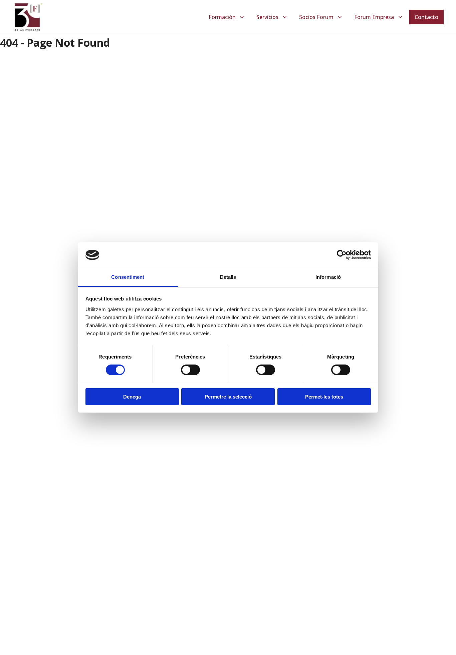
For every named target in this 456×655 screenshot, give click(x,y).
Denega (132, 397)
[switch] (190, 370)
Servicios (267, 17)
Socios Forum (316, 17)
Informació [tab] (328, 277)
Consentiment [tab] (127, 277)
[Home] (28, 17)
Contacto (426, 17)
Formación (222, 17)
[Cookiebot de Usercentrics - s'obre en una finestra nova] (341, 255)
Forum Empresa (374, 17)
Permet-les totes (324, 397)
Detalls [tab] (228, 277)
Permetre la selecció (228, 397)
